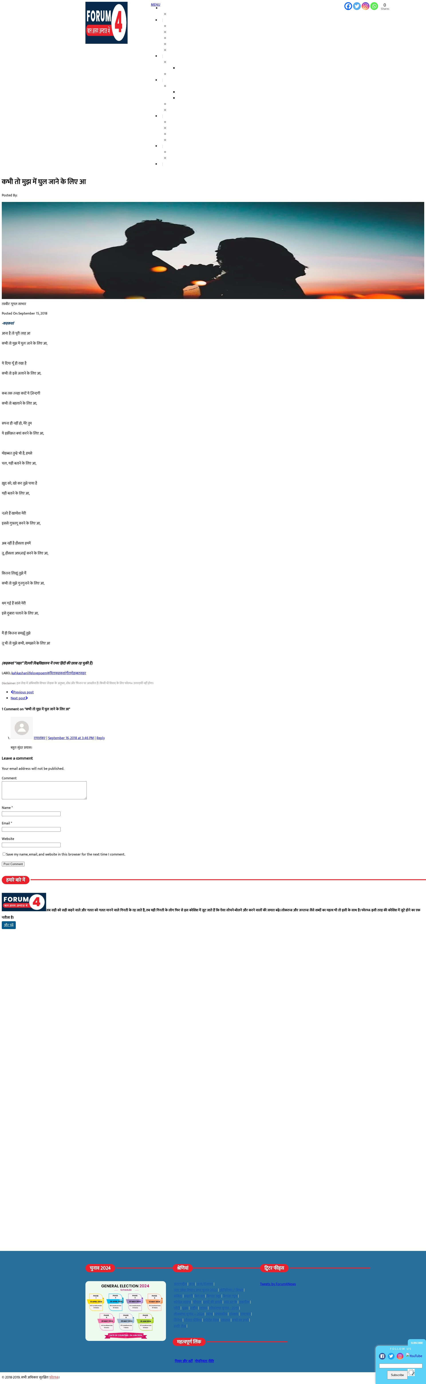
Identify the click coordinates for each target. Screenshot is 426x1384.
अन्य (192, 1284)
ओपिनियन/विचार (181, 158)
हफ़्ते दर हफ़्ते (178, 104)
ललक (174, 128)
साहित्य (175, 86)
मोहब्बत (75, 673)
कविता (184, 98)
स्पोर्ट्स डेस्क (211, 1320)
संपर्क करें (171, 164)
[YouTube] (414, 1356)
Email (6, 823)
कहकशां (60, 673)
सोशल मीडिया (179, 122)
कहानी (183, 92)
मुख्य (185, 1308)
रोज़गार (175, 140)
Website (8, 839)
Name (7, 808)
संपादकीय (177, 152)
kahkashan (20, 673)
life (30, 673)
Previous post (23, 692)
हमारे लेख (171, 146)
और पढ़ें (9, 925)
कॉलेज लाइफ (179, 74)
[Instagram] (400, 1356)
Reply (101, 738)
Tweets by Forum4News (278, 1284)
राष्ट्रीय (174, 26)
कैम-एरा (200, 1296)
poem (42, 673)
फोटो (177, 1308)
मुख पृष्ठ (167, 8)
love (35, 673)
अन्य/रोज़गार (205, 1284)
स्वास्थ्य (225, 1320)
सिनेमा (178, 1320)
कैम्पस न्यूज (177, 62)
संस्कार (175, 110)
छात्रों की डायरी (188, 68)
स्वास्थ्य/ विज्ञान (180, 134)
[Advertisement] (135, 976)
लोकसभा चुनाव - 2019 (224, 1308)
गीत (68, 673)
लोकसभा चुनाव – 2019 (184, 44)
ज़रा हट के (172, 116)
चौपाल (170, 80)
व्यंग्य (209, 1314)
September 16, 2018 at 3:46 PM (71, 738)
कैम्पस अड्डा (172, 56)
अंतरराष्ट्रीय (177, 32)
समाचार (170, 20)
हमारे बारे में (177, 14)
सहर (83, 673)
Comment (9, 778)
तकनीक (244, 1302)
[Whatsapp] (374, 6)
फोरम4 (53, 1377)
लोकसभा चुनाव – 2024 (185, 38)
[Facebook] (382, 1356)
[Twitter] (391, 1356)
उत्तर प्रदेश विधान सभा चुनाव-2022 (191, 50)
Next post (18, 698)
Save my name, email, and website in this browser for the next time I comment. (65, 855)
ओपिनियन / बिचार (231, 1290)
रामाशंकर (39, 738)
